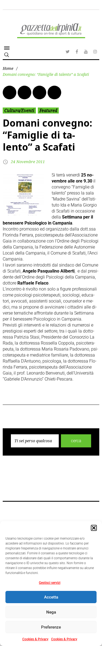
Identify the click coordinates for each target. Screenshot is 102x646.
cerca (76, 440)
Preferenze (51, 627)
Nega (51, 612)
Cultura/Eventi (19, 110)
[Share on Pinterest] (54, 92)
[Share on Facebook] (9, 92)
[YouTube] (86, 51)
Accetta (51, 597)
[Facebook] (77, 51)
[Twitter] (67, 51)
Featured (48, 110)
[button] (94, 528)
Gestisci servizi (49, 583)
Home (8, 68)
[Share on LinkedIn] (39, 92)
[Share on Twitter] (24, 92)
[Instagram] (95, 51)
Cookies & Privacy (35, 639)
